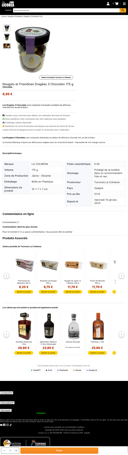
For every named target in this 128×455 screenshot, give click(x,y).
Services (5, 410)
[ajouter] (16, 450)
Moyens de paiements (98, 405)
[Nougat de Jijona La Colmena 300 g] (73, 265)
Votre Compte (8, 413)
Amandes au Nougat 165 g (48, 282)
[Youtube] (1, 424)
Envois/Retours (48, 405)
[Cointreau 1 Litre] (98, 326)
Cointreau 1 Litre (97, 342)
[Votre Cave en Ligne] (8, 4)
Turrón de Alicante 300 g (97, 282)
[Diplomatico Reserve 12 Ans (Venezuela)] (49, 326)
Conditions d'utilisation (12, 405)
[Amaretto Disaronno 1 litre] (24, 326)
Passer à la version (32, 413)
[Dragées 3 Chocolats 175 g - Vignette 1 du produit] (6, 28)
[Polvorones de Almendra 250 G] (24, 265)
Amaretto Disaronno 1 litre (24, 343)
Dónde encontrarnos (19, 408)
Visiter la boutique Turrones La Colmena (56, 77)
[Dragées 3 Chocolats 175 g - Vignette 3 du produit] (6, 46)
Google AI (92, 370)
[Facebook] (4, 424)
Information (6, 403)
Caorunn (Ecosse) (73, 342)
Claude (78, 370)
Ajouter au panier (24, 292)
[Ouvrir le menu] (124, 3)
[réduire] (4, 450)
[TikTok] (10, 424)
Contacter (5, 393)
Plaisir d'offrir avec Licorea (81, 413)
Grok (50, 370)
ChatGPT (37, 370)
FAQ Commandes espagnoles (72, 405)
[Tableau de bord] (108, 3)
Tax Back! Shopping (106, 413)
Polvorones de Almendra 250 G (23, 282)
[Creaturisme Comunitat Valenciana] (25, 443)
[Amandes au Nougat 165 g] (49, 265)
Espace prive (32, 405)
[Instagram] (7, 424)
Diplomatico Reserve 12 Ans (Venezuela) (48, 343)
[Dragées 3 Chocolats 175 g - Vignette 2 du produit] (6, 37)
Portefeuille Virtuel (57, 413)
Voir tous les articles (11, 390)
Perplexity (63, 370)
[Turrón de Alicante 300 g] (98, 265)
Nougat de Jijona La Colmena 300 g (72, 282)
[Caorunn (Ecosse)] (73, 326)
